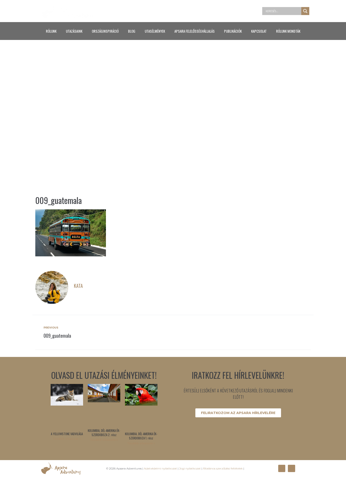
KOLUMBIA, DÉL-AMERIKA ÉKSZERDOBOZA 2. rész (104, 432)
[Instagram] (291, 468)
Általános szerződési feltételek (223, 468)
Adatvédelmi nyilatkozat (160, 468)
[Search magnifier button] (305, 11)
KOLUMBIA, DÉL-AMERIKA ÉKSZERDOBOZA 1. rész (141, 435)
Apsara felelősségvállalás (194, 31)
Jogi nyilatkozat (190, 468)
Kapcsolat (259, 31)
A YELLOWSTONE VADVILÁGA (67, 433)
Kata (78, 285)
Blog (131, 31)
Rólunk (51, 31)
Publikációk (233, 31)
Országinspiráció (105, 31)
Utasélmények (155, 31)
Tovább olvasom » (67, 439)
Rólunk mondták (288, 31)
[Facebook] (281, 468)
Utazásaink (74, 31)
